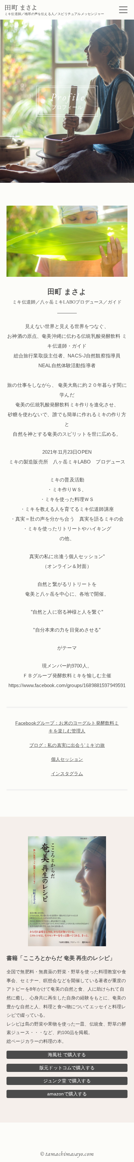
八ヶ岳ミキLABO (72, 461)
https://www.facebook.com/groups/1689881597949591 (67, 685)
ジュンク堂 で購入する (67, 1080)
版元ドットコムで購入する (67, 1067)
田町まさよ (21, 8)
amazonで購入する (67, 1093)
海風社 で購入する (67, 1054)
